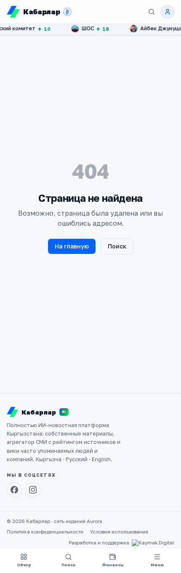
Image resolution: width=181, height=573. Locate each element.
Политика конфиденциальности (45, 532)
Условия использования (119, 532)
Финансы (113, 564)
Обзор (24, 564)
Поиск (117, 246)
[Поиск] (151, 11)
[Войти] (167, 11)
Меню (157, 564)
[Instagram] (32, 489)
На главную (72, 246)
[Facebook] (14, 489)
